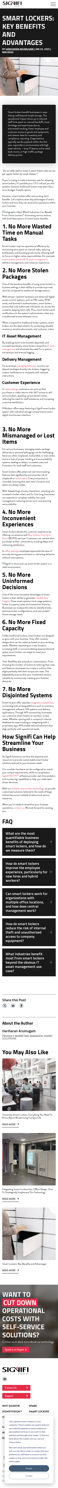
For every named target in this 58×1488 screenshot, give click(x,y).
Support (9, 1396)
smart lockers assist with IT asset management (24, 259)
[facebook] (21, 1005)
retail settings (11, 389)
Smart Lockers (39, 1411)
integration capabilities (42, 702)
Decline (29, 1476)
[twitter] (4, 1005)
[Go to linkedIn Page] (4, 1379)
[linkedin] (13, 1005)
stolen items (21, 478)
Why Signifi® (11, 1406)
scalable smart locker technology (28, 788)
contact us (19, 808)
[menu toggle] (53, 4)
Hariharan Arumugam (20, 49)
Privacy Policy (15, 1442)
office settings (11, 551)
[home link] (12, 4)
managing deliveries (26, 366)
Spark (33, 1406)
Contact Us (10, 1388)
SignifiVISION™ (10, 776)
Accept (29, 1468)
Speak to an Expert (14, 1349)
